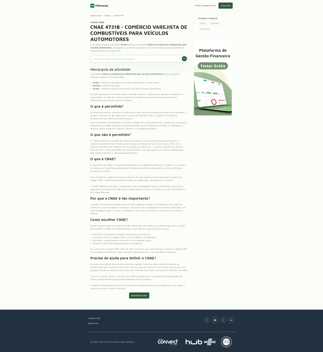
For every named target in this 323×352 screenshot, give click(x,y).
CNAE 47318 (119, 16)
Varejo (202, 23)
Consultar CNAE (94, 318)
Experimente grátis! (139, 295)
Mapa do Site (93, 323)
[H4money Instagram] (223, 320)
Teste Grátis (226, 5)
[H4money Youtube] (215, 320)
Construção (205, 29)
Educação (215, 23)
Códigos (107, 16)
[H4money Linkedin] (231, 320)
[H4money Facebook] (207, 320)
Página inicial (95, 16)
